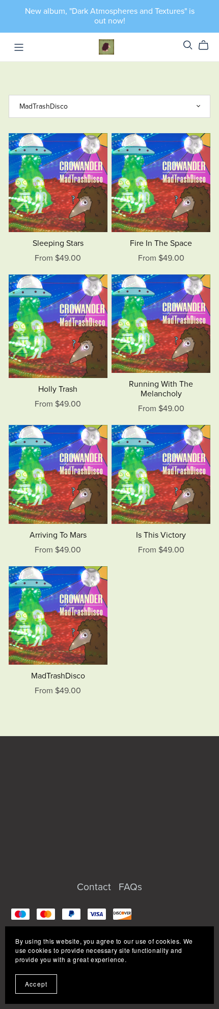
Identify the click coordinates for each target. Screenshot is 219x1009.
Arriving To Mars (58, 535)
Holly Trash (57, 389)
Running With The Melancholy (161, 389)
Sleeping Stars (58, 243)
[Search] (188, 45)
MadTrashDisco (58, 676)
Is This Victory (161, 535)
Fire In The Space (161, 243)
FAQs (130, 887)
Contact (95, 887)
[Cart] (207, 45)
